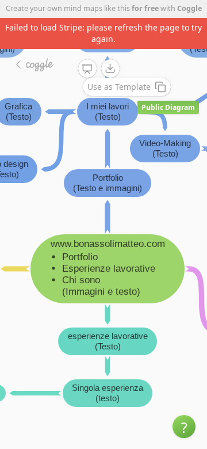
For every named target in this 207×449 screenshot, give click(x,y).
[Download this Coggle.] (110, 68)
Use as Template (119, 86)
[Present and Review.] (87, 69)
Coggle (189, 8)
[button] (183, 426)
